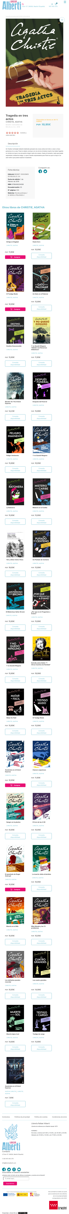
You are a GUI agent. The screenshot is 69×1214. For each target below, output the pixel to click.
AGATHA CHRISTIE (10, 1091)
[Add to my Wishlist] (62, 20)
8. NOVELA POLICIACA (24, 16)
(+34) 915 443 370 (8, 1158)
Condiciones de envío (59, 1117)
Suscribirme (10, 1183)
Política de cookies (40, 1117)
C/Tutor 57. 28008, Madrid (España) (12, 1154)
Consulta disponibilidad (41, 256)
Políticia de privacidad (22, 1117)
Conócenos (6, 1117)
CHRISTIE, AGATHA (12, 245)
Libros (7, 16)
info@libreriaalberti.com (9, 1163)
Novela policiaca (13, 16)
